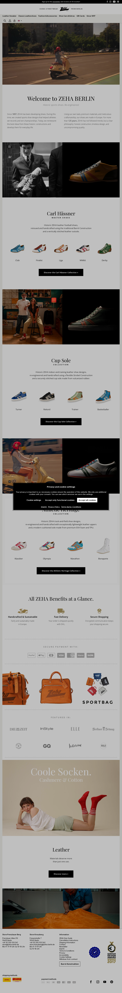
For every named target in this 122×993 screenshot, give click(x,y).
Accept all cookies (87, 500)
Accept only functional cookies (59, 500)
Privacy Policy (54, 507)
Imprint (44, 507)
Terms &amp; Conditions (71, 507)
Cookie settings (34, 500)
